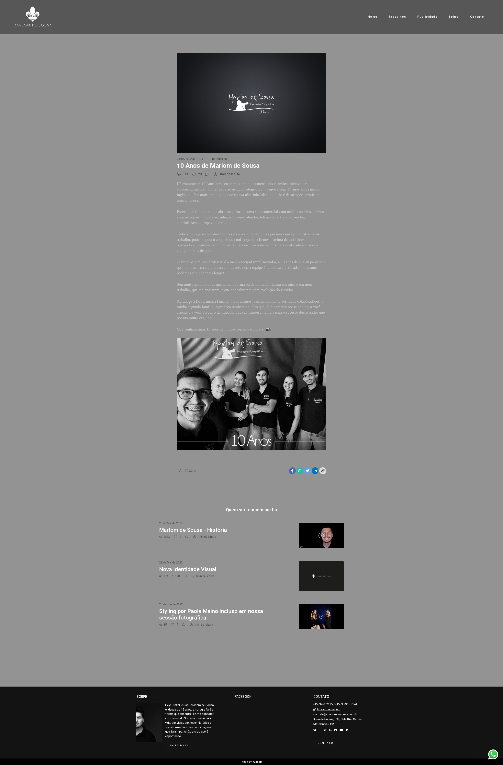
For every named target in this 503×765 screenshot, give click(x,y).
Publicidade (427, 16)
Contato (477, 16)
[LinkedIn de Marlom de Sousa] (347, 730)
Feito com (252, 761)
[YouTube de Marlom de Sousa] (341, 730)
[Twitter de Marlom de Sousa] (314, 730)
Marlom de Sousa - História (193, 530)
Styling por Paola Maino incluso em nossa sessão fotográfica (211, 614)
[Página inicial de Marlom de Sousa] (37, 17)
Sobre (454, 16)
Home (372, 16)
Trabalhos (397, 16)
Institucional (219, 158)
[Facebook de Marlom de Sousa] (320, 730)
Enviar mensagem (328, 709)
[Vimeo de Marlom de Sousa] (335, 730)
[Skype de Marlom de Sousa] (330, 730)
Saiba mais (178, 745)
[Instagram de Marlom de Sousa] (325, 730)
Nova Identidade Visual (187, 569)
